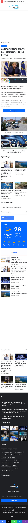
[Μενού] (2, 7)
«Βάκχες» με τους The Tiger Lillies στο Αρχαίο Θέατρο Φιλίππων (17, 279)
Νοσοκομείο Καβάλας (7, 462)
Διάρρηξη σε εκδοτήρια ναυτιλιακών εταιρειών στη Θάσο (20, 170)
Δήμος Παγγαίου (5, 454)
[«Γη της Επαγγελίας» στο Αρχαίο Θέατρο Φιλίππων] (5, 287)
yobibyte (23, 510)
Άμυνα (15, 449)
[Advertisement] (14, 26)
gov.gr (10, 449)
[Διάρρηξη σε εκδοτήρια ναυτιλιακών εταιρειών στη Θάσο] (21, 164)
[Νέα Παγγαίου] (14, 6)
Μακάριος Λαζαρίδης (6, 460)
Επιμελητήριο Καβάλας (16, 454)
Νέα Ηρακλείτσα (17, 460)
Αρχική (4, 42)
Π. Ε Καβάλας (17, 462)
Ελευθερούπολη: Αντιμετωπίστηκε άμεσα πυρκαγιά (20, 192)
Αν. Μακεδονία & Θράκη (7, 452)
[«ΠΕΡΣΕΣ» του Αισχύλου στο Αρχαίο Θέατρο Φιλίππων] (23, 438)
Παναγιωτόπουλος (6, 465)
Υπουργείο (15, 468)
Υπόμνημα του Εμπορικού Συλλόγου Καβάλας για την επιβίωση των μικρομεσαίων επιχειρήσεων (7, 193)
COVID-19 (4, 449)
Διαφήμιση (10, 512)
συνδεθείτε (17, 207)
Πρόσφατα (14, 252)
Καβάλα (8, 42)
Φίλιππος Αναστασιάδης (7, 470)
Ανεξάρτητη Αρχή (19, 452)
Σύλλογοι (14, 465)
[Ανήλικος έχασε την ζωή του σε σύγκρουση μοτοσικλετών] (23, 433)
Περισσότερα (13, 111)
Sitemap (16, 512)
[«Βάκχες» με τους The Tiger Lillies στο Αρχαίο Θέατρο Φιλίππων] (5, 280)
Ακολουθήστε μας (5, 475)
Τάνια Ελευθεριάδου (6, 468)
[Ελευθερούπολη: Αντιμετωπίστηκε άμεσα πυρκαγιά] (21, 185)
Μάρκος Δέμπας (11, 457)
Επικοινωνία (22, 512)
